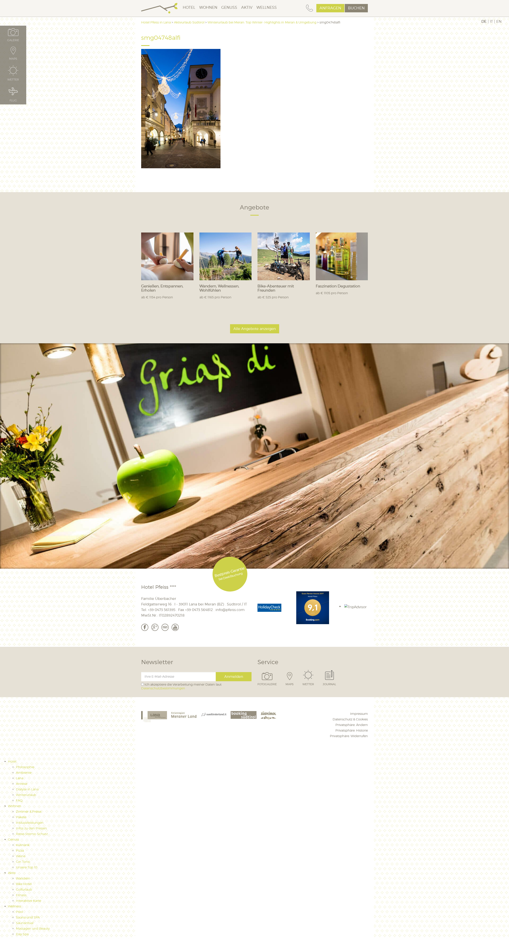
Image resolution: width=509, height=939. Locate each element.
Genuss (229, 7)
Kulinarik (22, 845)
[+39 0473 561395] (309, 8)
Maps (290, 684)
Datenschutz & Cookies (350, 719)
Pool (19, 912)
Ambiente (23, 773)
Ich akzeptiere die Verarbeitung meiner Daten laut (181, 686)
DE (484, 21)
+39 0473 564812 (199, 610)
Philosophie (25, 767)
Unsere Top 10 (26, 867)
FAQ (19, 800)
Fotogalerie (267, 684)
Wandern (23, 878)
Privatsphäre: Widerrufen (349, 736)
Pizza (20, 850)
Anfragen (330, 8)
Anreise (21, 784)
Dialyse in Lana (27, 789)
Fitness (21, 895)
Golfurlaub (24, 889)
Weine (20, 856)
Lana (19, 778)
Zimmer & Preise (28, 811)
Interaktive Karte (28, 901)
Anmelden (233, 676)
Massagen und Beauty (33, 928)
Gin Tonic (23, 862)
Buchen (356, 8)
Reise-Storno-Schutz (32, 834)
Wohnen (208, 7)
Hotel (189, 7)
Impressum (359, 714)
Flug (13, 100)
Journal (329, 684)
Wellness (266, 7)
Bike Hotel (24, 884)
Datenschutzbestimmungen (163, 688)
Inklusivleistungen (30, 823)
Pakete (21, 817)
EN (498, 21)
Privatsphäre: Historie (351, 730)
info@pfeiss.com (230, 610)
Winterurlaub (26, 795)
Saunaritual (24, 923)
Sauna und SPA (28, 917)
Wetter (308, 684)
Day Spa (22, 934)
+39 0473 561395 (161, 610)
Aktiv (247, 7)
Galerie (13, 40)
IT (491, 21)
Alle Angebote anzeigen (254, 329)
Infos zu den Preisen (31, 828)
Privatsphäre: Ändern (351, 725)
